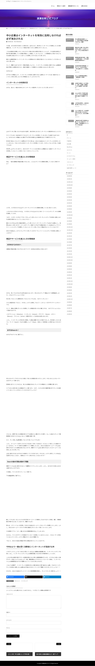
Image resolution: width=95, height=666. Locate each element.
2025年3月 (69, 200)
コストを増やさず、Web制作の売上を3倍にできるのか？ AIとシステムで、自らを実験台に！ (82, 113)
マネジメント (17, 581)
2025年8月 (69, 188)
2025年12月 (70, 182)
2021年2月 (69, 251)
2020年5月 (69, 272)
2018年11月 (70, 299)
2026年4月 (69, 176)
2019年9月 (69, 287)
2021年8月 (69, 242)
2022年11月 (70, 230)
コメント (9, 594)
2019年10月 (70, 284)
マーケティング (24, 581)
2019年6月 (69, 290)
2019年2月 (69, 293)
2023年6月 (69, 224)
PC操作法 (69, 141)
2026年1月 (69, 179)
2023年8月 (69, 221)
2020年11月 (70, 257)
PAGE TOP (91, 644)
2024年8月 (69, 209)
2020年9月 (69, 263)
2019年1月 (69, 296)
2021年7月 (69, 245)
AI (67, 135)
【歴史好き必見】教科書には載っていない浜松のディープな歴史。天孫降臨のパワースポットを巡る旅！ (82, 123)
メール (8, 620)
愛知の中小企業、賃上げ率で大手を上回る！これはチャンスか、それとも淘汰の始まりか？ (82, 50)
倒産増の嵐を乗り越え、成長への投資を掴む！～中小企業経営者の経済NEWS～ (82, 59)
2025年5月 (69, 194)
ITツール (69, 138)
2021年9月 (69, 239)
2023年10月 (70, 215)
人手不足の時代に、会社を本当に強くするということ (82, 103)
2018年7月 (69, 308)
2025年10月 (70, 185)
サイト (8, 628)
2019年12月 (70, 281)
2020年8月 (69, 266)
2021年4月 (69, 248)
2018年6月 (69, 311)
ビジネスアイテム (71, 156)
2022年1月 (69, 236)
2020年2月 (69, 275)
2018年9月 (69, 302)
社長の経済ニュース (71, 168)
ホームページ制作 (71, 159)
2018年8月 (69, 305)
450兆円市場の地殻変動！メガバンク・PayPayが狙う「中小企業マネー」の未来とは (82, 68)
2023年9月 (69, 218)
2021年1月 (69, 254)
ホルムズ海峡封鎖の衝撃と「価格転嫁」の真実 (81, 76)
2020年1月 (69, 278)
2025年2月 (69, 203)
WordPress (69, 147)
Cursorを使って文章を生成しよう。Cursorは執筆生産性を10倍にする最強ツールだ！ (81, 95)
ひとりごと (69, 150)
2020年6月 (69, 269)
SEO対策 (69, 144)
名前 (8, 612)
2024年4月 (69, 212)
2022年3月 (69, 233)
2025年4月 (69, 197)
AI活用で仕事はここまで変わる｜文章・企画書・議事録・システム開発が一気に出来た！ (82, 85)
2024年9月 (69, 206)
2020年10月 (70, 260)
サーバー (69, 153)
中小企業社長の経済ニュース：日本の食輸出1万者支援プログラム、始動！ (81, 40)
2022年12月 (70, 227)
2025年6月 (69, 191)
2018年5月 (69, 314)
